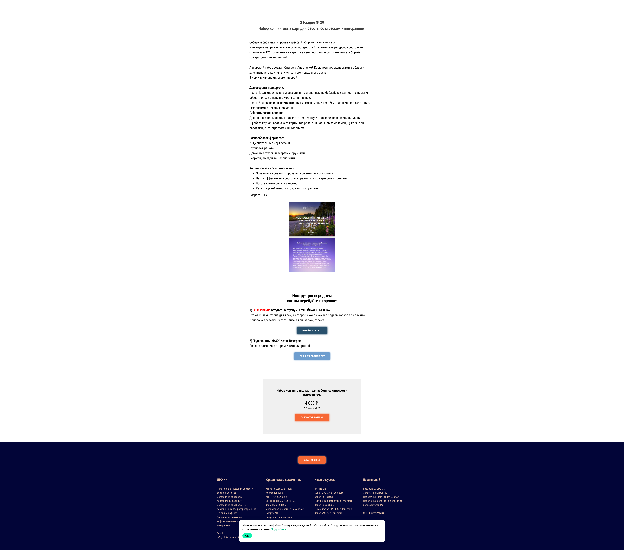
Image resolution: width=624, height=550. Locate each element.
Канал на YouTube (324, 504)
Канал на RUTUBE (323, 496)
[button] (252, 236)
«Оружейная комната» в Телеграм (333, 500)
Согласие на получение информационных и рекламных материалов (234, 521)
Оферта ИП (272, 513)
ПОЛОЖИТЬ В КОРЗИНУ (312, 417)
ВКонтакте (320, 488)
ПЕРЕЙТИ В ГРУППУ (312, 330)
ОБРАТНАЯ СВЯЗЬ (312, 460)
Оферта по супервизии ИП (280, 517)
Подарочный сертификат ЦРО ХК (381, 496)
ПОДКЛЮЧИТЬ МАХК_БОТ (312, 356)
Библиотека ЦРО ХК (374, 488)
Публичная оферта (227, 513)
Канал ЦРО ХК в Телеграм (328, 492)
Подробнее (278, 529)
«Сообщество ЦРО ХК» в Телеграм (333, 509)
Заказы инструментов (375, 492)
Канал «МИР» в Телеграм (328, 513)
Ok (247, 535)
